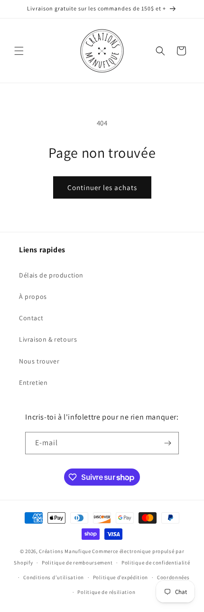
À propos (33, 296)
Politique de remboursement (77, 562)
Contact (31, 318)
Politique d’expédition (120, 577)
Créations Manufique (65, 551)
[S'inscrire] (168, 443)
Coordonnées (173, 577)
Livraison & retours (48, 339)
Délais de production (51, 275)
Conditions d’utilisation (53, 577)
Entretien (33, 382)
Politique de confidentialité (155, 562)
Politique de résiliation (106, 592)
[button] (19, 50)
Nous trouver (39, 361)
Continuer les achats (102, 187)
